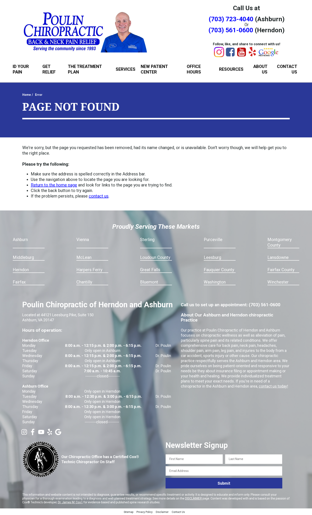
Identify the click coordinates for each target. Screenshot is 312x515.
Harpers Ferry (89, 269)
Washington (215, 282)
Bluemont (149, 282)
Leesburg (212, 257)
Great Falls (150, 269)
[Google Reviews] (268, 55)
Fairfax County (280, 269)
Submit (224, 483)
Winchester (278, 282)
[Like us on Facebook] (33, 433)
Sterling (147, 239)
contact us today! (273, 386)
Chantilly (84, 282)
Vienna (82, 239)
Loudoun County (155, 257)
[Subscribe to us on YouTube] (41, 433)
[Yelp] (252, 54)
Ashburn (20, 239)
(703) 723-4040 (231, 19)
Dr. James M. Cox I (70, 502)
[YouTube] (241, 55)
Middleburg (23, 257)
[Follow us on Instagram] (24, 433)
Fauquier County (219, 269)
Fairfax (19, 282)
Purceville (213, 239)
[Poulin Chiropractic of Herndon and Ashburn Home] (86, 31)
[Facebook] (230, 55)
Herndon (21, 269)
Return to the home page (54, 185)
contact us (98, 196)
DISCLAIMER (193, 498)
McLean (83, 257)
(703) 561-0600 (230, 30)
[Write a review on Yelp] (49, 433)
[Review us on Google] (58, 433)
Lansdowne (278, 257)
